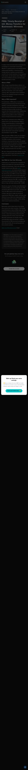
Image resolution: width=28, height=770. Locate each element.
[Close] (25, 377)
